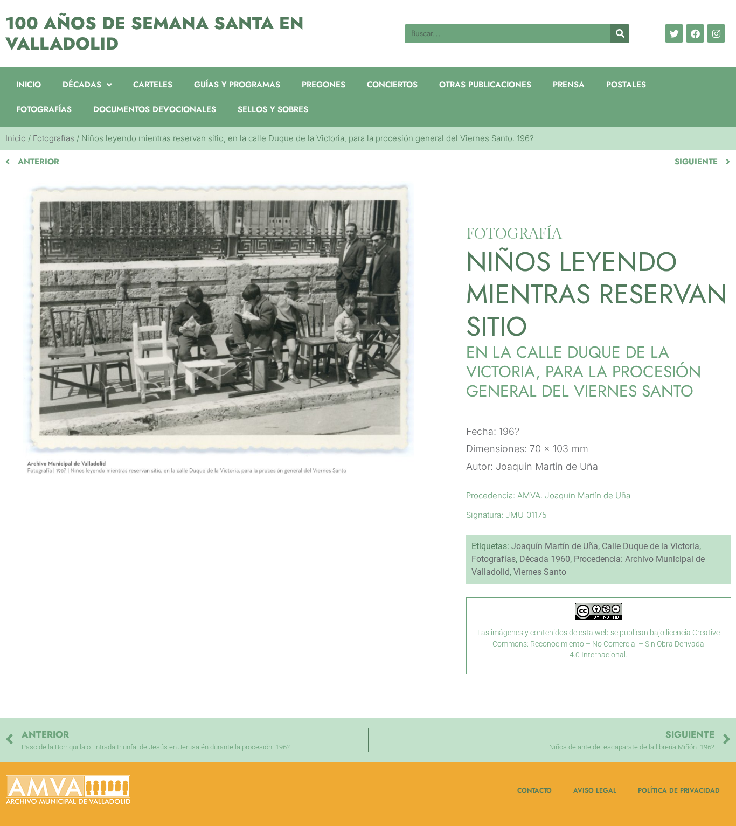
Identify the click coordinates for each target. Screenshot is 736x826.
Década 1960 (544, 559)
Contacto (534, 790)
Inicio (28, 85)
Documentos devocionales (154, 109)
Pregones (323, 85)
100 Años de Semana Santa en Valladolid (154, 33)
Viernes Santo (539, 572)
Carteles (152, 85)
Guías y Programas (237, 85)
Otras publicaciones (485, 85)
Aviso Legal (594, 790)
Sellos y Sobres (273, 109)
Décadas (82, 85)
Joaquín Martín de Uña (554, 546)
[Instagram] (716, 33)
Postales (626, 85)
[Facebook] (695, 33)
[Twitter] (674, 33)
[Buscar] (619, 33)
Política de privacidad (679, 790)
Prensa (569, 85)
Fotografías (44, 109)
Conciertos (392, 85)
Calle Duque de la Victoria (650, 546)
